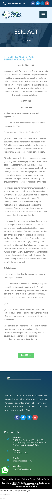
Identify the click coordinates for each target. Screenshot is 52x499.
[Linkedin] (42, 3)
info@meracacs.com (22, 461)
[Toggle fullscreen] (4, 494)
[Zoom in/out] (1, 494)
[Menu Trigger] (43, 14)
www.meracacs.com (22, 469)
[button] (5, 470)
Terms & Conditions (11, 479)
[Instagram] (47, 3)
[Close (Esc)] (9, 494)
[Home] (21, 40)
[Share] (6, 494)
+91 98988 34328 (16, 3)
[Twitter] (38, 3)
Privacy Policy (28, 479)
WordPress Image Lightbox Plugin (15, 490)
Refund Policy (43, 479)
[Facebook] (33, 3)
